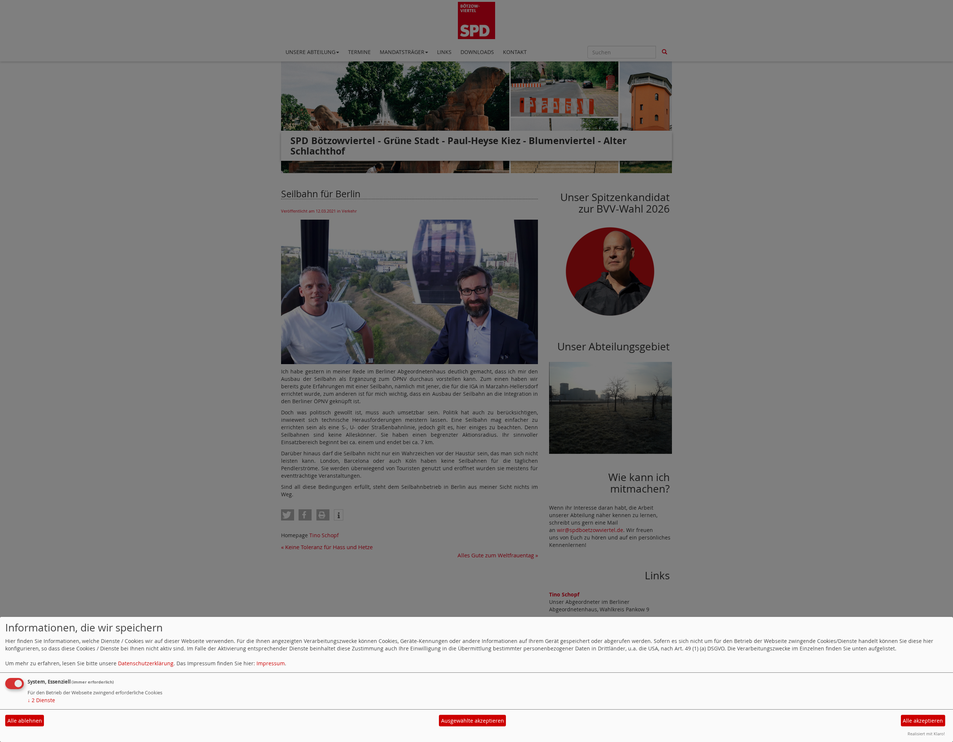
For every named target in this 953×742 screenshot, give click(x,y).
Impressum (270, 663)
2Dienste (41, 700)
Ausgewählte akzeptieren (472, 720)
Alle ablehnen (24, 720)
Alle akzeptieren (923, 720)
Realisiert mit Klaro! (926, 733)
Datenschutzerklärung (145, 663)
